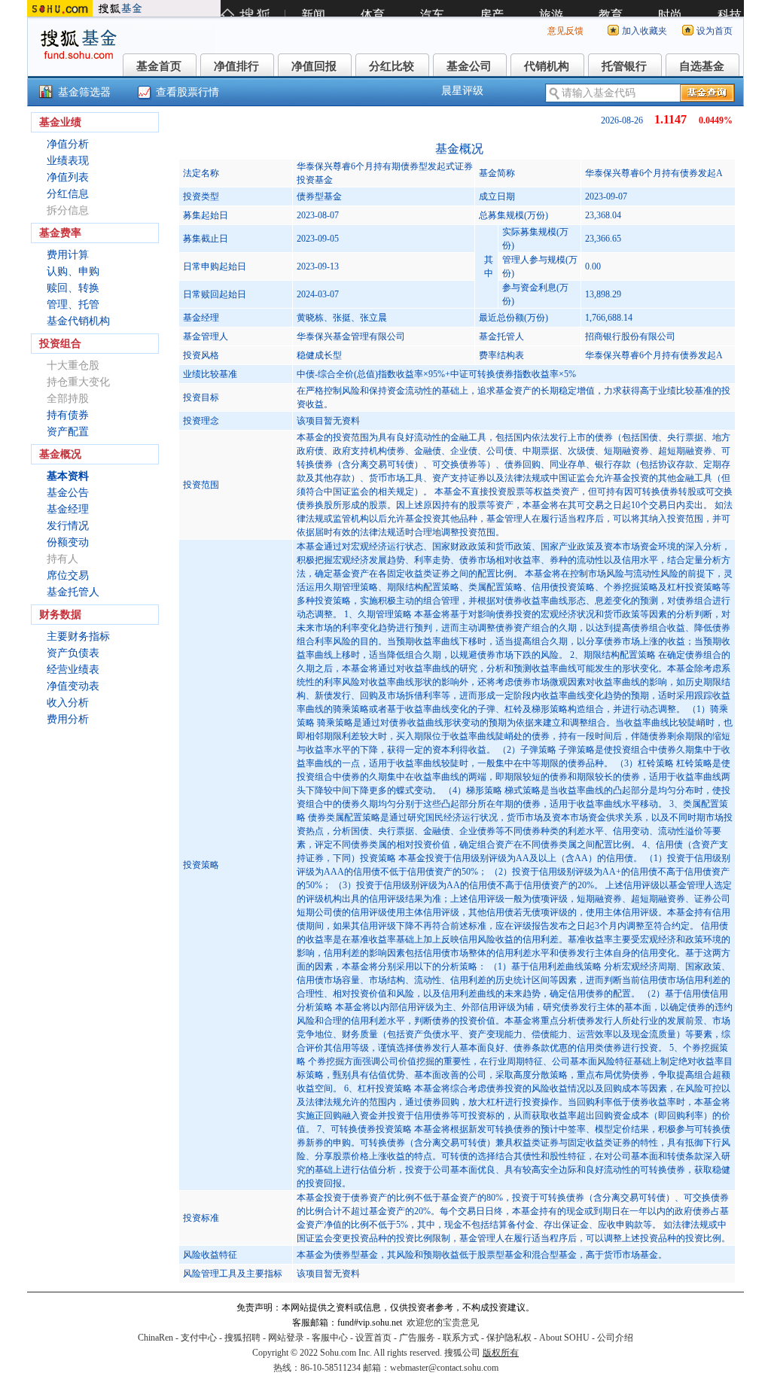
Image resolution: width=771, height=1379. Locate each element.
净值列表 (68, 177)
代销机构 (546, 66)
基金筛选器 (84, 92)
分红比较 (391, 66)
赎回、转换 (73, 288)
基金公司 (469, 66)
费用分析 (68, 719)
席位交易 (68, 575)
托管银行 (624, 66)
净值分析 (68, 144)
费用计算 (68, 254)
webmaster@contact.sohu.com (444, 1367)
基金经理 (68, 509)
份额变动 (68, 542)
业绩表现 (68, 160)
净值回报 (314, 66)
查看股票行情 (187, 92)
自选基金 (701, 66)
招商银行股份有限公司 (630, 336)
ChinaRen (155, 1337)
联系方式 (461, 1337)
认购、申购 (73, 271)
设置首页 (373, 1337)
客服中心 (330, 1337)
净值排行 (236, 66)
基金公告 (68, 492)
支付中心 (199, 1337)
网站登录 (286, 1337)
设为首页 (714, 31)
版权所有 (501, 1352)
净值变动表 (73, 686)
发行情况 (68, 525)
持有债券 (68, 415)
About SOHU (564, 1337)
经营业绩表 (73, 669)
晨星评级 (462, 90)
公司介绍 (615, 1337)
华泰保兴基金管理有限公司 (351, 336)
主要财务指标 (78, 636)
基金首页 (158, 66)
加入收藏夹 (644, 31)
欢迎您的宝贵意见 (443, 1322)
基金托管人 (73, 592)
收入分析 (68, 702)
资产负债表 (73, 653)
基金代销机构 (78, 321)
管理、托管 (73, 304)
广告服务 (417, 1337)
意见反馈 (565, 31)
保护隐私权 (509, 1337)
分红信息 (68, 193)
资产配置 (68, 431)
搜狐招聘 (242, 1337)
